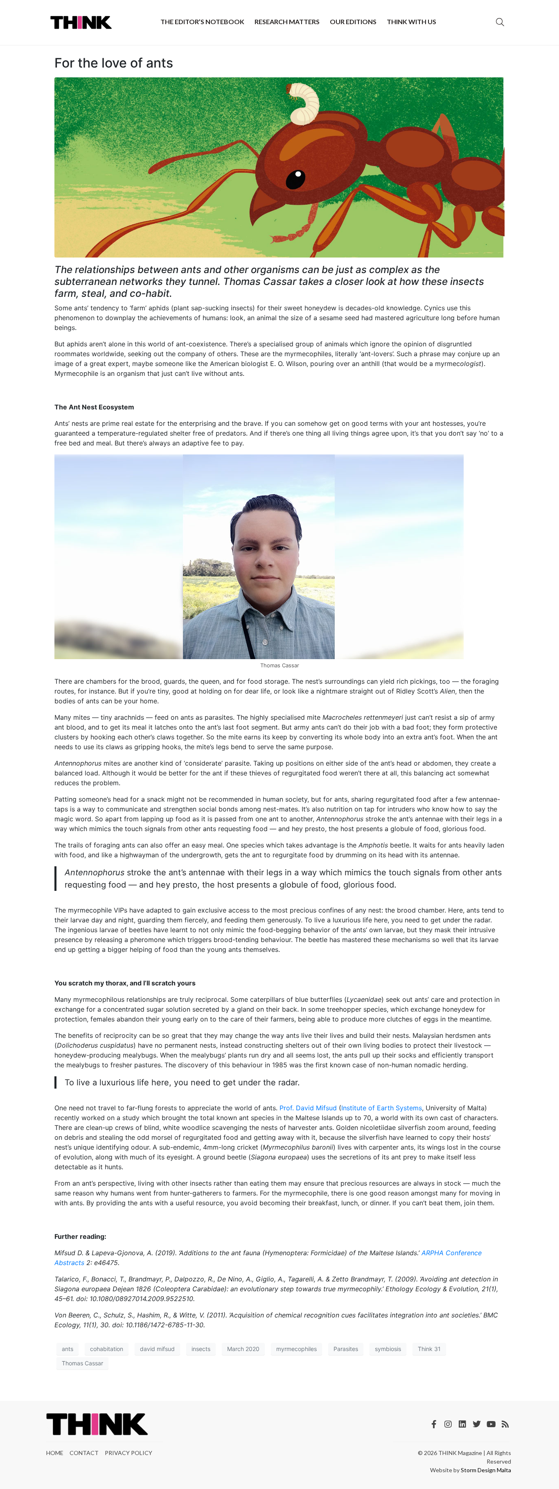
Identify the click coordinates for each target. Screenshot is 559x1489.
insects (201, 1348)
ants (67, 1348)
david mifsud (157, 1348)
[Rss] (505, 1424)
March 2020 (243, 1348)
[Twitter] (477, 1424)
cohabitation (106, 1348)
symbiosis (388, 1348)
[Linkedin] (462, 1424)
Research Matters (287, 21)
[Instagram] (448, 1424)
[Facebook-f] (434, 1424)
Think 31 (429, 1348)
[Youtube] (491, 1424)
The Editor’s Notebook (202, 21)
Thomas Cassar (82, 1363)
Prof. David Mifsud (308, 1108)
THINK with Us (411, 21)
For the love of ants (113, 63)
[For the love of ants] (279, 167)
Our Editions (353, 21)
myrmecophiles (296, 1348)
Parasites (346, 1348)
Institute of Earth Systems (381, 1108)
